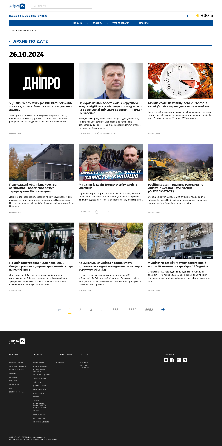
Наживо (60, 362)
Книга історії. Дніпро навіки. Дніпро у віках (39, 405)
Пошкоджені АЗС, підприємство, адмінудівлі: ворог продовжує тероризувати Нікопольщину (33, 188)
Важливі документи (85, 366)
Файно (36, 400)
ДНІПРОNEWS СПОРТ (41, 366)
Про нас (144, 23)
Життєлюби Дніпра (41, 375)
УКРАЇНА (12, 373)
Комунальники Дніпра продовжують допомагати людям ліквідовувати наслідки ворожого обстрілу (110, 266)
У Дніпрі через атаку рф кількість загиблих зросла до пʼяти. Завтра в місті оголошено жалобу (40, 106)
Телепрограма (121, 23)
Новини (78, 23)
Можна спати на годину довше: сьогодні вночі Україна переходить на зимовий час (179, 104)
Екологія (13, 381)
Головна (11, 30)
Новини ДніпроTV (17, 370)
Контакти (84, 362)
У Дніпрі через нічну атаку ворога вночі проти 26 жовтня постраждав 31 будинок (178, 264)
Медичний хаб (39, 389)
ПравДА (36, 397)
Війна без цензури (41, 422)
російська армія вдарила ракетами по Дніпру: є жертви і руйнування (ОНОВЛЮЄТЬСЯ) (175, 188)
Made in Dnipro (39, 414)
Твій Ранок (37, 382)
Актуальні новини (17, 366)
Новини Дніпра (16, 362)
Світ (11, 388)
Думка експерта (16, 392)
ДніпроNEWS (38, 362)
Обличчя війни (39, 378)
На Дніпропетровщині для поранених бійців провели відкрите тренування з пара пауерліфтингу (41, 266)
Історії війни (38, 393)
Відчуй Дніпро (39, 418)
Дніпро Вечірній (40, 386)
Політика (13, 377)
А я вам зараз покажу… (39, 370)
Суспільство (14, 384)
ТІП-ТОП (36, 411)
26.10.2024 (13, 134)
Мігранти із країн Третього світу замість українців (108, 186)
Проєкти (97, 23)
